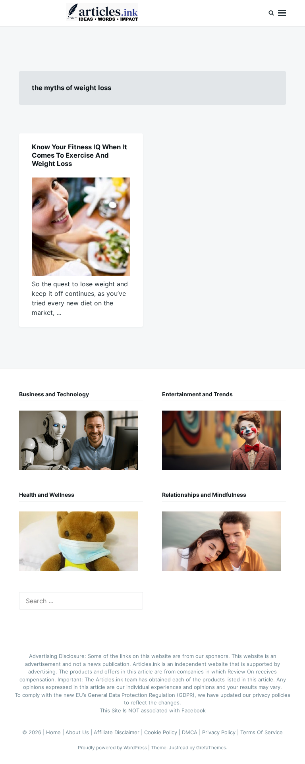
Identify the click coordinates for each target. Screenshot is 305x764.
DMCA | (192, 732)
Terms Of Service (261, 732)
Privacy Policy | (221, 732)
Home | (56, 732)
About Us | (80, 732)
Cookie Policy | (163, 732)
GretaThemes (211, 747)
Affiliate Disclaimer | (119, 732)
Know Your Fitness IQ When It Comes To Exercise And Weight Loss (79, 155)
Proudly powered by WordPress (113, 747)
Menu (282, 13)
